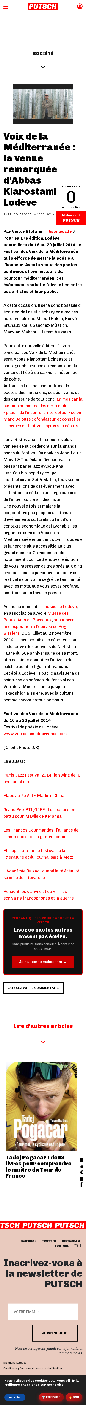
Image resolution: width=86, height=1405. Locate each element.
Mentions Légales (15, 1362)
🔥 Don (74, 1397)
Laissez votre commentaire (34, 988)
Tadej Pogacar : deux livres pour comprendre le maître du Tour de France (39, 1166)
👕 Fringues (51, 1397)
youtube (62, 1245)
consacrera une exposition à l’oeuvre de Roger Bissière (40, 626)
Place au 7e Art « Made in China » (35, 795)
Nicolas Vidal (21, 214)
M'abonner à (71, 215)
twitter (49, 1240)
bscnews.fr (60, 231)
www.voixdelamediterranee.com (35, 733)
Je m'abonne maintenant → (43, 962)
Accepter (15, 1397)
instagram (71, 1240)
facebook (28, 1240)
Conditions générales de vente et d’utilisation (32, 1368)
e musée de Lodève (58, 606)
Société (43, 53)
